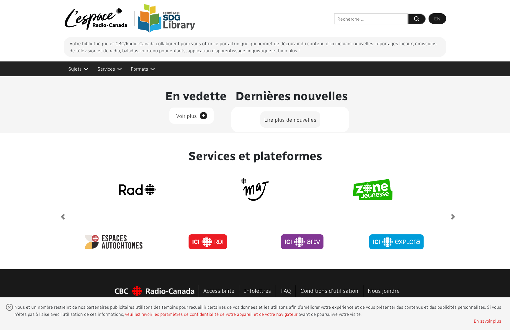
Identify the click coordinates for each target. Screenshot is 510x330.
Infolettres (257, 290)
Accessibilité (218, 290)
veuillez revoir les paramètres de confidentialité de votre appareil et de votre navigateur (211, 314)
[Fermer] (9, 307)
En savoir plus (487, 321)
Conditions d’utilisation (329, 290)
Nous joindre (384, 290)
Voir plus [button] (191, 114)
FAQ (285, 290)
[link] (78, 69)
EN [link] (437, 18)
